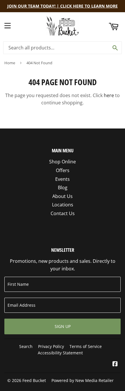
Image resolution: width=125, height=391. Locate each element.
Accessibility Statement (60, 353)
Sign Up (63, 326)
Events (62, 179)
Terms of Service (85, 346)
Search (26, 346)
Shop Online (62, 161)
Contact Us (63, 213)
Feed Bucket (34, 380)
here (109, 95)
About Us (62, 196)
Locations (62, 204)
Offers (62, 170)
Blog (62, 187)
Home (9, 62)
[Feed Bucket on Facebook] (115, 364)
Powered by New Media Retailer (82, 380)
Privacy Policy (51, 346)
